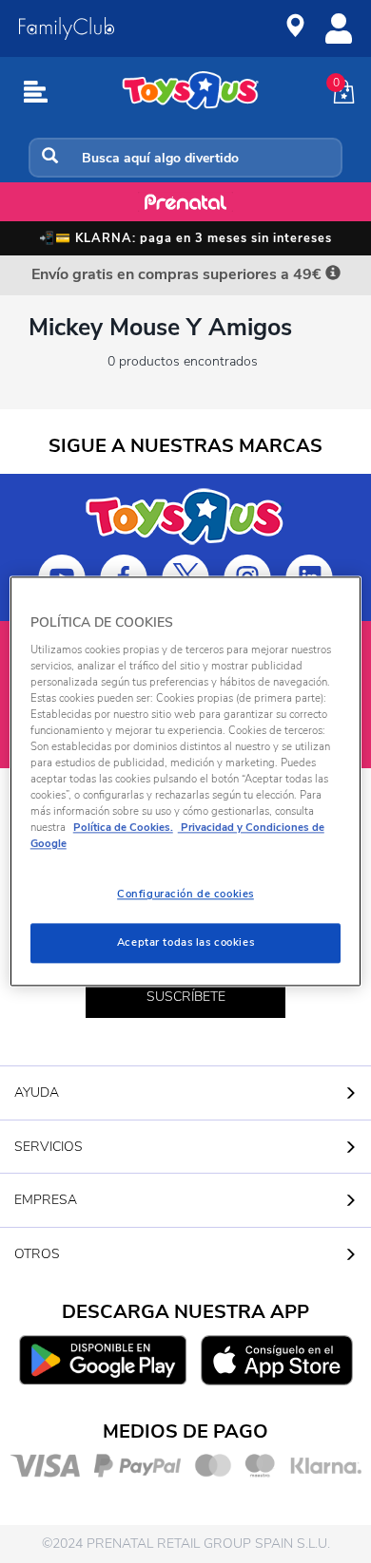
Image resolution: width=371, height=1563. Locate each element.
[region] (186, 781)
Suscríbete (185, 997)
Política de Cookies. (123, 828)
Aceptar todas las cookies (185, 943)
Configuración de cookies (185, 894)
